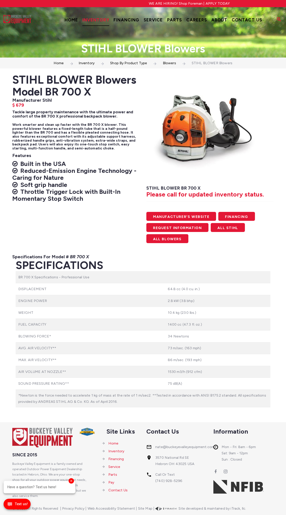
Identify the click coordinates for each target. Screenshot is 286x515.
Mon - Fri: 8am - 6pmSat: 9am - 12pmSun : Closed (239, 453)
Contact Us (247, 20)
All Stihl (227, 228)
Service (153, 20)
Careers (196, 20)
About (219, 20)
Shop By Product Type (128, 63)
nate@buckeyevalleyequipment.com (184, 447)
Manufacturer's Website (181, 217)
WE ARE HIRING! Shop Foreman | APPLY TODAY (182, 3)
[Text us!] (17, 505)
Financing (126, 20)
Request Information (177, 228)
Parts (174, 20)
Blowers (169, 63)
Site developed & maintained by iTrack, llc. (212, 508)
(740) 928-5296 (168, 481)
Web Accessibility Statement (111, 508)
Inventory (95, 20)
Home (71, 20)
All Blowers (167, 239)
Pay (111, 482)
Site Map (145, 508)
